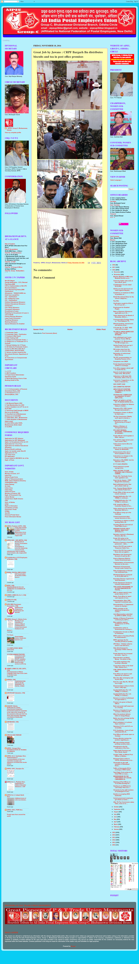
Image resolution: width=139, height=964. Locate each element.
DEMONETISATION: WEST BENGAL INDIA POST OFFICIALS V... (121, 530)
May (115, 819)
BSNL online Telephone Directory (15, 480)
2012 (114, 840)
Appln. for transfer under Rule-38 (15, 451)
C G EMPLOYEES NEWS (15, 648)
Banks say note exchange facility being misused (123, 719)
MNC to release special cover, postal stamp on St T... (122, 593)
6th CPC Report (10, 280)
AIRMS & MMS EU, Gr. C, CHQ (16, 595)
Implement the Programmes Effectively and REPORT (19, 610)
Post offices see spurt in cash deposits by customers (122, 674)
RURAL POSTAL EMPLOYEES (16, 572)
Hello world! (10, 649)
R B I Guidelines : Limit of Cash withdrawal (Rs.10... (123, 731)
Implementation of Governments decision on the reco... (123, 563)
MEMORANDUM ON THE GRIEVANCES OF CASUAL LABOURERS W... (122, 778)
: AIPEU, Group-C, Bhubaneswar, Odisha (17, 129)
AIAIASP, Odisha (12, 706)
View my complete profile (13, 132)
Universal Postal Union (12, 515)
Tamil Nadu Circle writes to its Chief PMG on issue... (122, 773)
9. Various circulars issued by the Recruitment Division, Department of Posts (16, 354)
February (117, 827)
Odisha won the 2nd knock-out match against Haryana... (123, 289)
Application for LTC (11, 453)
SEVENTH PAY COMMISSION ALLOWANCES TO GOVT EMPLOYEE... (122, 396)
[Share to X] (96, 263)
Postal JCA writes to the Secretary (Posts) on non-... (122, 539)
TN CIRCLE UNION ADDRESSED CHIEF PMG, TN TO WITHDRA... (123, 333)
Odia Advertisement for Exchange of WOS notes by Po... (122, 649)
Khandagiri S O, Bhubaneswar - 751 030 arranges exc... (123, 342)
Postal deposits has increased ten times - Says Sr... (122, 654)
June (115, 817)
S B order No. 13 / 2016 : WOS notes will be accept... (122, 328)
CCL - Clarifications (11, 297)
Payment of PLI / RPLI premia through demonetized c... (122, 409)
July (115, 814)
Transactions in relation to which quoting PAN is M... (123, 521)
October (116, 807)
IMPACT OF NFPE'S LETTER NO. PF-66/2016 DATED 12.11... (123, 401)
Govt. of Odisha (10, 502)
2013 (114, 837)
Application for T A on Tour (13, 444)
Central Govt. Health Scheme (14, 499)
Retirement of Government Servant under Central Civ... (122, 567)
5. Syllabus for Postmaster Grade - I (16, 340)
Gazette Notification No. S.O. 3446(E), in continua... (122, 690)
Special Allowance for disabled (14, 324)
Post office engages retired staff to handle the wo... (123, 368)
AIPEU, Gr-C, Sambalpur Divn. (16, 756)
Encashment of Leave (11, 311)
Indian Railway (9, 484)
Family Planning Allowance (13, 316)
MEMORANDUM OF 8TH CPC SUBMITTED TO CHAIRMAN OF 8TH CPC (16, 588)
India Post (8, 475)
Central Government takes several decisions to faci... (122, 517)
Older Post (101, 329)
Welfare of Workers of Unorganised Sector (120, 427)
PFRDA (7, 511)
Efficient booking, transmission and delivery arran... (123, 324)
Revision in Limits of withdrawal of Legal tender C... (123, 698)
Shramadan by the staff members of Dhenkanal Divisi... (121, 764)
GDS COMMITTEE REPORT (122, 387)
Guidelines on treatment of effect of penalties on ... (123, 293)
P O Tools (10, 635)
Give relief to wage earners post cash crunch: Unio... (123, 440)
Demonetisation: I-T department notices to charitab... (123, 605)
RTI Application (10, 456)
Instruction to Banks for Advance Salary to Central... (123, 405)
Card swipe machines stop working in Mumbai (121, 662)
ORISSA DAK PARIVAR (14, 735)
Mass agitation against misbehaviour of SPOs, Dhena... (121, 624)
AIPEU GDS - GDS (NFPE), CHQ (17, 540)
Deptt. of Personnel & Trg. (13, 495)
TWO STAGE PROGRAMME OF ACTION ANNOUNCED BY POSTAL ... (123, 588)
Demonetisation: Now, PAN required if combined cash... (123, 601)
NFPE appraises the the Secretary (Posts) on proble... (123, 640)
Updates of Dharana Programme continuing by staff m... (123, 619)
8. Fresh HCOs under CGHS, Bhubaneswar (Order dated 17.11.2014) (14, 424)
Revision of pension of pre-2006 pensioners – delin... (123, 543)
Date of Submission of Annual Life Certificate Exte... (122, 571)
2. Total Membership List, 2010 (14, 405)
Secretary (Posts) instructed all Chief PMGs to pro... (123, 525)
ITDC (6, 500)
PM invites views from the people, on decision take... (122, 350)
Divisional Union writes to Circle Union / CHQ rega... (123, 686)
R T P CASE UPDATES (120, 464)
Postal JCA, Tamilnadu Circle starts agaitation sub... (122, 476)
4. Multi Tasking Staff (11, 338)
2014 (114, 835)
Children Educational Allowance (15, 302)
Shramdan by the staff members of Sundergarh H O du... (123, 790)
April (115, 822)
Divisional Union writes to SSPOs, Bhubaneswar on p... (123, 759)
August (116, 812)
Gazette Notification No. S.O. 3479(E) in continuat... (122, 501)
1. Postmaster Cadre (11, 332)
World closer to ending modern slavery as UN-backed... (123, 448)
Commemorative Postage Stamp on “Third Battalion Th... (123, 320)
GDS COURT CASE (119, 384)
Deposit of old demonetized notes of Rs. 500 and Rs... (122, 372)
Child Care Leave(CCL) (12, 295)
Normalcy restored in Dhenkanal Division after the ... (123, 535)
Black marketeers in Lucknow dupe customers (122, 723)
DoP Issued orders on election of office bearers (20, 575)
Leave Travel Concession (13, 318)
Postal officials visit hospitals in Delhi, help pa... (123, 436)
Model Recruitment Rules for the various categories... (123, 297)
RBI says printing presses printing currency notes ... (122, 743)
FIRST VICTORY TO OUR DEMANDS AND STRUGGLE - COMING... (123, 472)
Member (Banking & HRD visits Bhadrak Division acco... (123, 277)
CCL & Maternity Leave (12, 298)
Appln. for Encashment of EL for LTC (16, 442)
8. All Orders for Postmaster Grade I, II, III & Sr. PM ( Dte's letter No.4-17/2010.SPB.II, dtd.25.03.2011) (16, 348)
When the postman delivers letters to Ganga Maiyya (122, 714)
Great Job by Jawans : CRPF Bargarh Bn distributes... (122, 481)
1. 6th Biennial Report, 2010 (13, 403)
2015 (114, 832)
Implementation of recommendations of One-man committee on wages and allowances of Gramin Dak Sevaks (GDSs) (17, 761)
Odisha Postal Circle (11, 477)
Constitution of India (11, 508)
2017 (114, 267)
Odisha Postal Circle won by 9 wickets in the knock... (122, 346)
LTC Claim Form (10, 454)
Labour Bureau (9, 497)
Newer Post (38, 329)
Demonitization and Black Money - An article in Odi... (122, 658)
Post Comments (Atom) (49, 333)
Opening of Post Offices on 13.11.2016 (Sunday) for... (122, 782)
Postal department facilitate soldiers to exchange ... (122, 364)
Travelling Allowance (11, 320)
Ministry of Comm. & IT (12, 473)
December (117, 272)
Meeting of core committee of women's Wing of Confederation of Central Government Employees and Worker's (17, 625)
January (116, 829)
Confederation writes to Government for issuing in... (123, 628)
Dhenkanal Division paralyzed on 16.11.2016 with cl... (122, 575)
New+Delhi (124, 224)
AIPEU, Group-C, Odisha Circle (17, 619)
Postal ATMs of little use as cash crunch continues (123, 493)
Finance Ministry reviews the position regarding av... (122, 739)
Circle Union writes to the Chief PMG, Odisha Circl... (123, 666)
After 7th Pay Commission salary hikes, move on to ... (123, 802)
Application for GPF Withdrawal (15, 440)
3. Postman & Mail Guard (13, 336)
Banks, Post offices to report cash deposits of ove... (122, 597)
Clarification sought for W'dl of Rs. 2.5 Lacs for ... (123, 304)
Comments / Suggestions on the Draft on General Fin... (123, 380)
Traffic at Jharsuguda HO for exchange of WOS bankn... (122, 769)
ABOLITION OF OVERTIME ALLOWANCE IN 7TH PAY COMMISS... (122, 391)
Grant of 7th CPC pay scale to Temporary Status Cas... (122, 547)
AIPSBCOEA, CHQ (13, 722)
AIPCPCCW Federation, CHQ (16, 693)
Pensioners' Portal (10, 509)
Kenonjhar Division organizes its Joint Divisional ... (123, 579)
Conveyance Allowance (12, 309)
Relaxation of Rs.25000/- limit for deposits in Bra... (123, 460)
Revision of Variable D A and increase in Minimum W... (122, 710)
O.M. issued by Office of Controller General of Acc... (122, 505)
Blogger (73, 946)
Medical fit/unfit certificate (13, 449)
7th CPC (7, 513)
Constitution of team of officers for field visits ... (123, 413)
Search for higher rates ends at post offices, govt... (123, 281)
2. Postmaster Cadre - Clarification (15, 334)
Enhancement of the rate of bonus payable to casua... (122, 452)
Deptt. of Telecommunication (14, 479)
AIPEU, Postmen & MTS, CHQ (16, 526)
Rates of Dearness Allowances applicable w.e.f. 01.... (122, 312)
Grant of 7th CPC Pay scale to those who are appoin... (122, 551)
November (117, 274)
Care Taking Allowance (12, 307)
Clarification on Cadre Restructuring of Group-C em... (122, 422)
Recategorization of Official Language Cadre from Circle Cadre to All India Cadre (17, 673)
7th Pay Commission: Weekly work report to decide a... (122, 417)
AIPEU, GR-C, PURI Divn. (15, 810)
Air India (7, 486)
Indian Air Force (10, 491)
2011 (114, 842)
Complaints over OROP (120, 361)
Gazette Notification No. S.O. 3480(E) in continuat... (122, 497)
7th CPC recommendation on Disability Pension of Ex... (122, 358)
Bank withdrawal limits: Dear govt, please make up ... (122, 485)
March (116, 824)
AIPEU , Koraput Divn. (14, 748)
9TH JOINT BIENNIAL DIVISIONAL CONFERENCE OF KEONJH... (122, 432)
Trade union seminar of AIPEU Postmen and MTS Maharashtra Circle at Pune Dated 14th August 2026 (21, 531)
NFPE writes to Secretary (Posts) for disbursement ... (123, 636)
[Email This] (92, 263)
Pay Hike (116, 301)
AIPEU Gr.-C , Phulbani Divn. (16, 782)
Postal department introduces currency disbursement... (122, 583)
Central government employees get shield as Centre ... (123, 798)
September (117, 809)
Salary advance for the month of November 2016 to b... (123, 509)
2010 (114, 845)
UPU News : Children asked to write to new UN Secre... (122, 644)
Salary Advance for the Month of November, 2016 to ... (123, 316)
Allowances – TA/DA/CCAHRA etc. (15, 293)
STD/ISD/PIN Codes (11, 482)
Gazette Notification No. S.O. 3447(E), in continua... (122, 694)
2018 (114, 265)
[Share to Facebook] (98, 263)
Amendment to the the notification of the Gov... (121, 747)
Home (69, 329)
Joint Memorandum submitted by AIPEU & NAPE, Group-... (123, 614)
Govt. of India (9, 472)
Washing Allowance (11, 322)
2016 (114, 270)
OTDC (7, 504)
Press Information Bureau (13, 516)
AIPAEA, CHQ (11, 679)
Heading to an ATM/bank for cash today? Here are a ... (122, 786)
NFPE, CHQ (10, 585)
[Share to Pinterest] (100, 263)
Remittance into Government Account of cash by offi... (122, 555)
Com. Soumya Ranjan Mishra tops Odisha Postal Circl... (122, 489)
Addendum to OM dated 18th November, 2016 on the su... (122, 376)
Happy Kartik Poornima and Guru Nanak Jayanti (122, 751)
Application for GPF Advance (14, 438)
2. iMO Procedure (10, 373)
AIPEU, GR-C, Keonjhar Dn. (15, 768)
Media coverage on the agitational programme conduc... (121, 610)
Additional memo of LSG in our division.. (20, 799)
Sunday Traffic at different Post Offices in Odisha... (123, 755)
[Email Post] (88, 262)
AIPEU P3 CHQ (11, 600)
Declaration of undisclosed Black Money (121, 354)
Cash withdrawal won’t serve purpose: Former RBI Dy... (122, 338)
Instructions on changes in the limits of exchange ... (123, 456)
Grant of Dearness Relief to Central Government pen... (122, 559)
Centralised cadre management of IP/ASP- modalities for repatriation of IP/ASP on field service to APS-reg (20, 660)
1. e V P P (8, 371)
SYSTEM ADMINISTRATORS (16, 654)
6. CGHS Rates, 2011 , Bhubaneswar (16, 417)
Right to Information (11, 506)
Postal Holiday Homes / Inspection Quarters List (20, 638)
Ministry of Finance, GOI (12, 493)
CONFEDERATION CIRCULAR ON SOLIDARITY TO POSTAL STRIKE (20, 684)
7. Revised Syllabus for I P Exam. (15, 345)
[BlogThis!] (94, 263)
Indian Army (9, 488)
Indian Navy (8, 490)
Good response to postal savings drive (121, 467)
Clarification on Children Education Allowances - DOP (20, 785)
